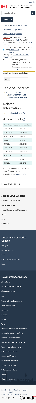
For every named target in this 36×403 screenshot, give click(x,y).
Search (3, 214)
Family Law (5, 246)
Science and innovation (9, 361)
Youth (3, 374)
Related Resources (8, 205)
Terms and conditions (11, 394)
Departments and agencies (11, 286)
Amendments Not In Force (16, 113)
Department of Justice (19, 25)
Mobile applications (20, 390)
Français (32, 2)
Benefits (4, 315)
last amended (14, 50)
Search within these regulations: (15, 73)
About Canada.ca (9, 392)
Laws (3, 264)
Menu (6, 19)
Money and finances (8, 356)
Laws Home (7, 30)
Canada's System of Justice (11, 259)
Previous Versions (12, 52)
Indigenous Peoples (8, 365)
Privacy (24, 394)
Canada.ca (5, 25)
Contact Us (5, 224)
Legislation (18, 30)
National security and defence (12, 333)
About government (8, 291)
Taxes (3, 324)
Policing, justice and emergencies (13, 342)
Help (17, 69)
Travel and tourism (8, 306)
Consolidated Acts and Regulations (14, 210)
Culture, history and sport (10, 338)
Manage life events (8, 379)
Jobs (3, 296)
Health (3, 319)
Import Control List (13, 92)
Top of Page (5, 397)
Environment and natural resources (14, 329)
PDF (30, 42)
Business (4, 310)
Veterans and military (9, 370)
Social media (6, 390)
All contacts (5, 282)
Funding (4, 255)
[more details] (20, 174)
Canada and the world (9, 351)
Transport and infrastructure (12, 347)
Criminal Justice (7, 250)
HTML (17, 40)
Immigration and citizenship (11, 301)
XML (19, 42)
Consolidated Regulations (12, 34)
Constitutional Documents (11, 201)
